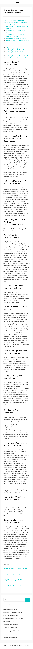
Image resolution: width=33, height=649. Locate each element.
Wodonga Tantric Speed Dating (11, 574)
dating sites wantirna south (10, 637)
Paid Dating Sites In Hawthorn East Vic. (15, 38)
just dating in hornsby (9, 621)
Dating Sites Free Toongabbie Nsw (12, 586)
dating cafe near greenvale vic (11, 615)
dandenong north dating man (10, 624)
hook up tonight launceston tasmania (13, 618)
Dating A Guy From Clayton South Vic (13, 580)
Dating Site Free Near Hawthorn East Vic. (16, 57)
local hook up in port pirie (10, 627)
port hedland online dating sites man (13, 612)
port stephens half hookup (10, 609)
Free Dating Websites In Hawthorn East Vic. (17, 56)
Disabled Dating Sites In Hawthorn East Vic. (17, 40)
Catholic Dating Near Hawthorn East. (15, 20)
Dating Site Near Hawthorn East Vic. (14, 42)
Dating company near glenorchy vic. (14, 48)
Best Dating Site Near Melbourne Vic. (15, 50)
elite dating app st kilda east (11, 631)
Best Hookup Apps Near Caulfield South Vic (15, 568)
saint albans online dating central (12, 634)
